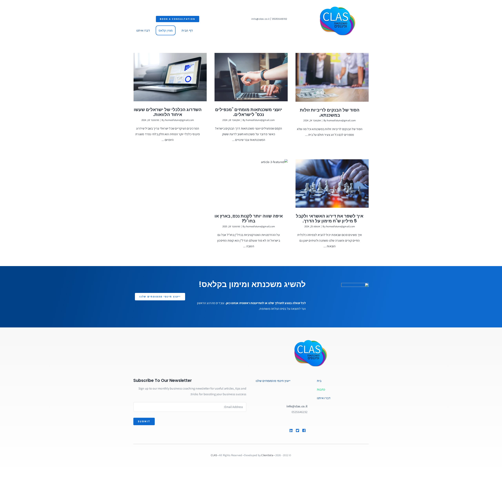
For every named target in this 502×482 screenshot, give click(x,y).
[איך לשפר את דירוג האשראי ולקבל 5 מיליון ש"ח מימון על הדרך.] (332, 183)
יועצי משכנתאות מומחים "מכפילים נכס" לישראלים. (248, 112)
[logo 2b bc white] (316, 341)
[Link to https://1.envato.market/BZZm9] (305, 430)
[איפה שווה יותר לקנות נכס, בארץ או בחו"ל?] (251, 183)
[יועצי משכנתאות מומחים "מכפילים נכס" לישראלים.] (251, 77)
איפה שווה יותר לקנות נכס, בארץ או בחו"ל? (249, 218)
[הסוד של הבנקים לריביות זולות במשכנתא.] (332, 77)
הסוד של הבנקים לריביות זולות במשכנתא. (329, 112)
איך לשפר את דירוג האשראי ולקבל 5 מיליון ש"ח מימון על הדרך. (329, 218)
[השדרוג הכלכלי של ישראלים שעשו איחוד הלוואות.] (170, 77)
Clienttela (267, 455)
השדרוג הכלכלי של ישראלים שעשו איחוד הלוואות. (168, 112)
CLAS (214, 455)
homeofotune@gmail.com (341, 120)
